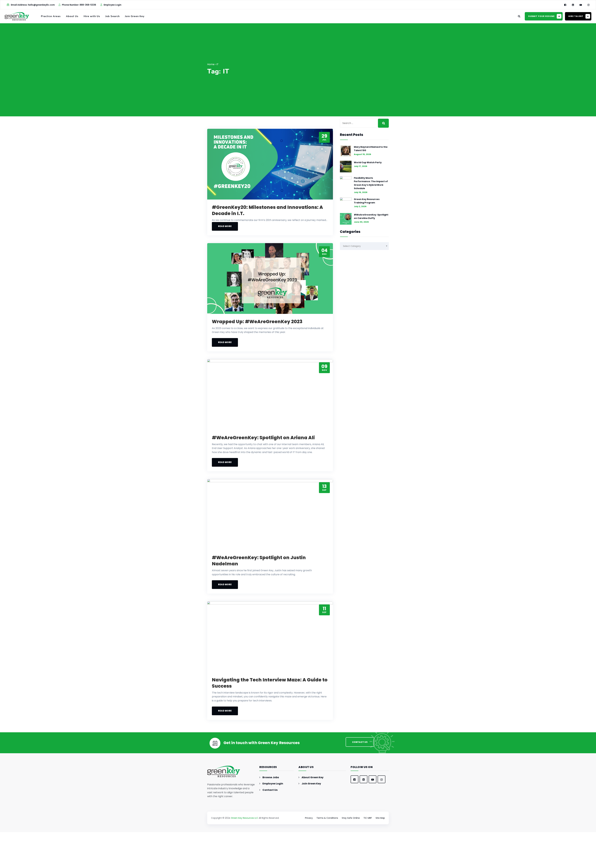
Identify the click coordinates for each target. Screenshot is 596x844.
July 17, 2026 (360, 166)
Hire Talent (575, 16)
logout (76, 842)
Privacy (309, 817)
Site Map (380, 817)
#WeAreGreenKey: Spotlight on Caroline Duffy (371, 216)
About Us (72, 16)
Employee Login (112, 4)
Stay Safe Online (351, 817)
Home (210, 64)
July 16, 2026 (360, 192)
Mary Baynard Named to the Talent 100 (371, 148)
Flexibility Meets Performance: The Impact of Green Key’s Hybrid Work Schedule (371, 183)
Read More (225, 226)
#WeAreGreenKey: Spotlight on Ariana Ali (263, 437)
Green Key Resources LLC (244, 817)
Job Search (112, 16)
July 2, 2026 (360, 206)
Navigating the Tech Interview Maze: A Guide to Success (269, 682)
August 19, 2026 (362, 154)
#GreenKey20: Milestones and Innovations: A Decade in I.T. (267, 210)
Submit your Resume (541, 16)
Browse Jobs (270, 777)
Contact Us (270, 790)
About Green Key (312, 777)
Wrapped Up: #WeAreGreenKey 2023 (257, 321)
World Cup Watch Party (368, 162)
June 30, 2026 (361, 222)
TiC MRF (367, 817)
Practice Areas (51, 16)
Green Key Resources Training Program (366, 201)
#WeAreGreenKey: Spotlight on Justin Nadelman (259, 560)
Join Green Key (134, 16)
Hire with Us (92, 16)
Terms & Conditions (327, 817)
